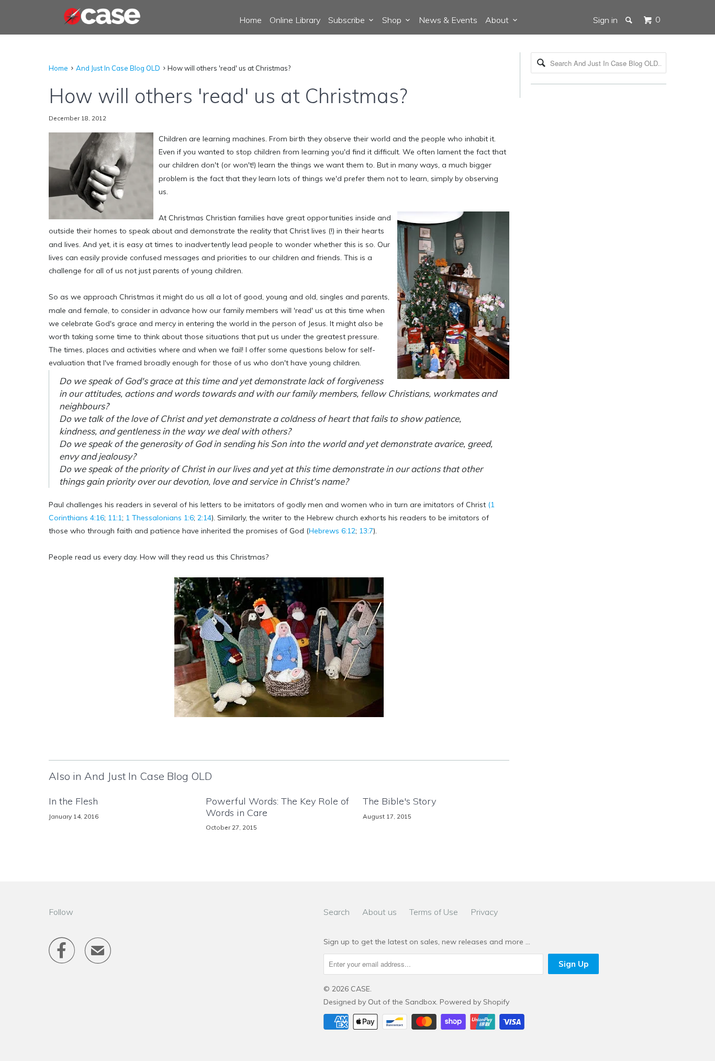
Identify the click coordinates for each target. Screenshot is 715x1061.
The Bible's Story (399, 801)
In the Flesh (73, 801)
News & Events (448, 20)
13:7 (366, 530)
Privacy (484, 912)
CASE (360, 988)
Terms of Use (433, 912)
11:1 (115, 517)
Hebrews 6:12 (332, 530)
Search (336, 912)
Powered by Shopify (474, 1002)
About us (379, 912)
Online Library (295, 20)
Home (250, 20)
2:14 (204, 517)
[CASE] (102, 17)
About (499, 20)
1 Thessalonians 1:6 (160, 517)
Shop (394, 20)
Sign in (605, 20)
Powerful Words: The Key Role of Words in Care (277, 807)
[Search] (629, 19)
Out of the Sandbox (402, 1002)
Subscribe (348, 20)
